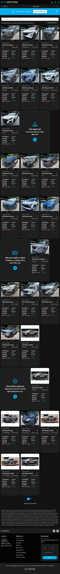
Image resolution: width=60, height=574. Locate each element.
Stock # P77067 (45, 43)
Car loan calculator (21, 552)
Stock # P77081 (5, 300)
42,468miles (54, 175)
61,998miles (34, 304)
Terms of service (20, 557)
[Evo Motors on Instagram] (57, 531)
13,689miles (44, 390)
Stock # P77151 (25, 300)
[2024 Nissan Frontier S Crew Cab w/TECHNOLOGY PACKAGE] (50, 419)
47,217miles (34, 475)
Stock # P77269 (5, 471)
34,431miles (34, 432)
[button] (52, 2)
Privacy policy (19, 555)
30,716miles (34, 90)
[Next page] (34, 499)
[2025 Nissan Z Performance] (30, 419)
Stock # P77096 (5, 128)
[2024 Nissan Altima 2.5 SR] (10, 119)
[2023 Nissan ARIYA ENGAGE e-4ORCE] (30, 33)
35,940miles (15, 175)
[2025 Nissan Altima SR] (10, 290)
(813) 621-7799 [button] (7, 545)
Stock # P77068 (5, 428)
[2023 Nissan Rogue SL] (10, 33)
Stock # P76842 (5, 343)
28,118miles (34, 47)
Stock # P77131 (35, 257)
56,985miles (15, 475)
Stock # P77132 (35, 385)
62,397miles (54, 90)
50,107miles (54, 432)
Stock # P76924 (5, 43)
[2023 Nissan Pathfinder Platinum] (40, 247)
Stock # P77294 (45, 214)
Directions (18, 543)
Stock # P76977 (45, 300)
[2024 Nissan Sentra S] (30, 162)
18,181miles (54, 218)
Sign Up (50, 557)
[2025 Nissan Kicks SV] (50, 162)
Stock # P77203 (25, 428)
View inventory (20, 540)
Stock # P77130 (25, 43)
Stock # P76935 (5, 171)
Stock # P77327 (25, 343)
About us (18, 545)
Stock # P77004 (25, 471)
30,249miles (15, 218)
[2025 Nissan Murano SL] (10, 204)
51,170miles (15, 304)
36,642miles (15, 347)
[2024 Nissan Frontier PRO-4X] (10, 333)
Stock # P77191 (25, 214)
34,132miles (15, 432)
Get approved (19, 550)
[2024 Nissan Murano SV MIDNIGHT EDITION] (30, 76)
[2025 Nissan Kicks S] (30, 204)
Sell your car (19, 547)
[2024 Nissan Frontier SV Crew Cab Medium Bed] (50, 76)
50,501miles (34, 175)
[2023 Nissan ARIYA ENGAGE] (30, 461)
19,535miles (15, 47)
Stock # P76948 (5, 214)
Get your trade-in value (40, 11)
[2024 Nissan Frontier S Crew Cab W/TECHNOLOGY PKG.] (10, 461)
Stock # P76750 (45, 171)
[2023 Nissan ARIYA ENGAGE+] (50, 33)
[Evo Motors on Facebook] (53, 531)
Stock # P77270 (45, 428)
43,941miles (34, 218)
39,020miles (54, 47)
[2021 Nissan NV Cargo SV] (30, 290)
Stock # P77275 (25, 171)
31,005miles (44, 261)
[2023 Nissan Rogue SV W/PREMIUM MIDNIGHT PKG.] (10, 419)
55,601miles (15, 133)
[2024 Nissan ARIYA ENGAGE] (10, 76)
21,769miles (15, 90)
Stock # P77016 (5, 85)
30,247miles (34, 347)
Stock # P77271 (45, 85)
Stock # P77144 (25, 85)
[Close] (56, 11)
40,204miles (54, 304)
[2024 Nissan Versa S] (50, 204)
